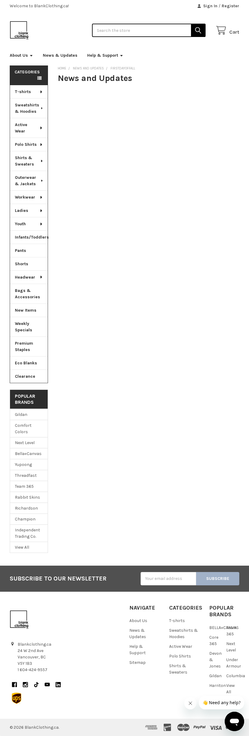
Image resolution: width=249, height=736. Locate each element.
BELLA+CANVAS (224, 627)
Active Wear (21, 128)
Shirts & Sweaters (24, 161)
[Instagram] (25, 684)
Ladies (21, 210)
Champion (25, 519)
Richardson (26, 508)
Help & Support (102, 55)
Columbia (235, 675)
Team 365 (24, 486)
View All (22, 547)
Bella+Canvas (28, 453)
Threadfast (26, 475)
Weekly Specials (23, 327)
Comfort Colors (23, 428)
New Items (25, 310)
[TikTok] (36, 684)
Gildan (21, 414)
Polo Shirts (26, 144)
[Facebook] (14, 684)
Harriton (217, 685)
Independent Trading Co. (27, 533)
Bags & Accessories (27, 293)
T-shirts (23, 91)
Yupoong (23, 464)
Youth (20, 223)
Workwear (25, 197)
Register (230, 5)
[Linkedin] (58, 684)
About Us (19, 55)
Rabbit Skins (27, 497)
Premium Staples (24, 346)
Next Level (25, 442)
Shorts (21, 263)
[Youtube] (47, 684)
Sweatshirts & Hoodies (27, 108)
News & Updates (60, 55)
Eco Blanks (26, 363)
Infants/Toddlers (31, 237)
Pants (20, 250)
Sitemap (137, 662)
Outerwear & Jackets (25, 180)
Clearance (25, 376)
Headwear (25, 277)
